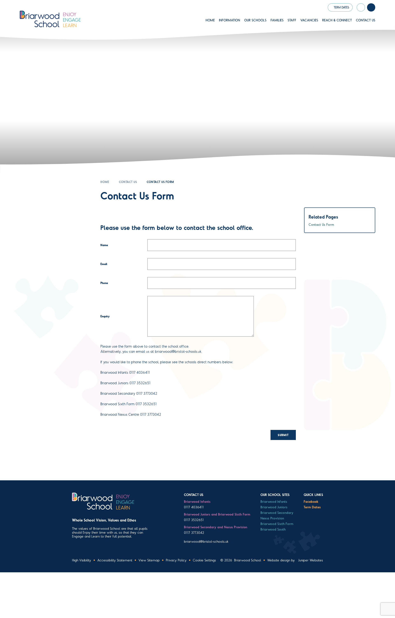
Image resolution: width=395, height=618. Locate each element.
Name (104, 245)
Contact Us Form (160, 182)
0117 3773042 (194, 532)
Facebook (311, 501)
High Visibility (81, 560)
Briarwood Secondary (276, 512)
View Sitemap (149, 560)
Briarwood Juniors (273, 507)
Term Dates (312, 507)
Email (103, 264)
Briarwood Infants (273, 501)
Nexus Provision (272, 518)
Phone (104, 283)
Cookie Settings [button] (204, 560)
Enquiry (105, 316)
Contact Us (128, 182)
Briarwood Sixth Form (276, 524)
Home (104, 182)
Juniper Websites (310, 560)
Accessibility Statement (114, 560)
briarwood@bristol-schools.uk (206, 541)
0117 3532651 (194, 520)
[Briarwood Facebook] (361, 7)
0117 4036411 (194, 507)
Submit (283, 435)
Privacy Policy (176, 560)
